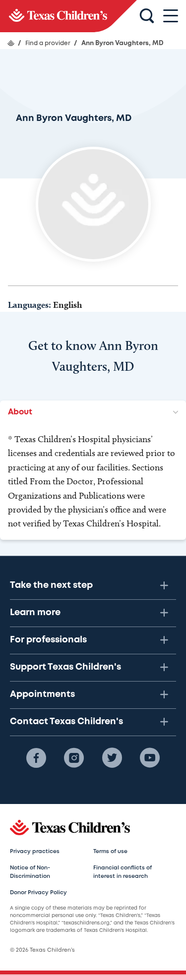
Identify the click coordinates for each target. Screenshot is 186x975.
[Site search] (146, 16)
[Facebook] (36, 757)
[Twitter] (112, 757)
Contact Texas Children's (66, 722)
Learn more (35, 613)
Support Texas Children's (65, 667)
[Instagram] (73, 757)
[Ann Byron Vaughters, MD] (68, 16)
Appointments (42, 694)
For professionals (48, 640)
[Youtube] (149, 757)
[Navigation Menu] (170, 16)
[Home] (10, 43)
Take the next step (51, 585)
